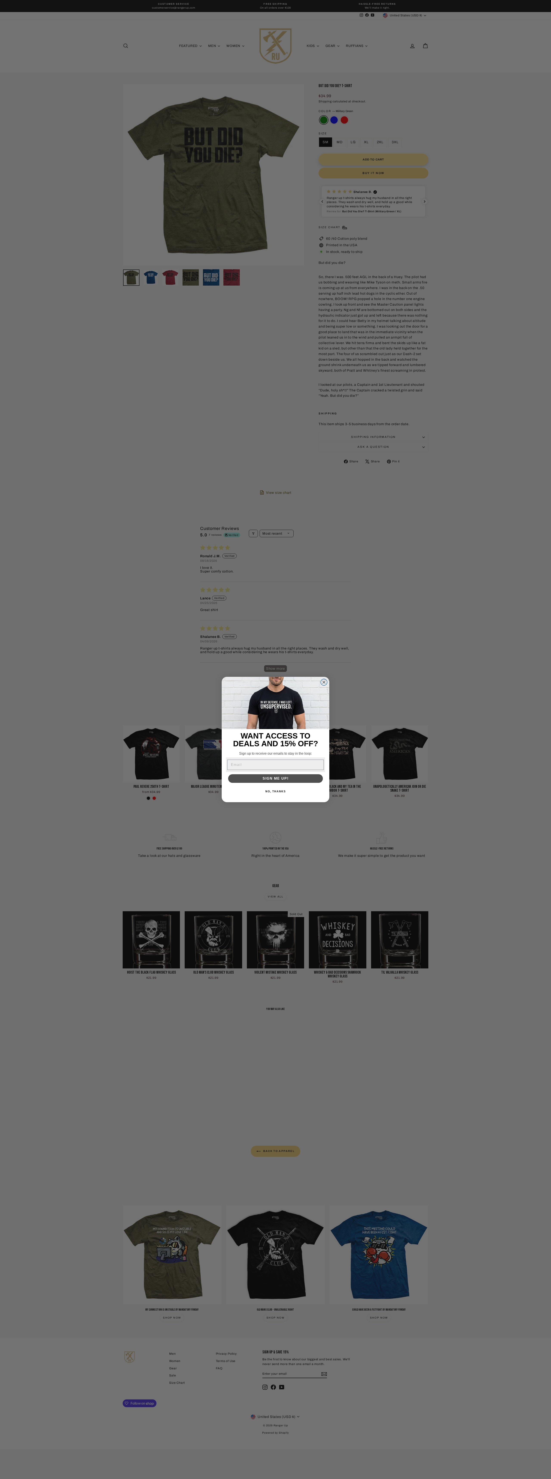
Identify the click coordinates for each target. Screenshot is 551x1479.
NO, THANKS (275, 791)
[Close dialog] (324, 682)
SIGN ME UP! (276, 778)
